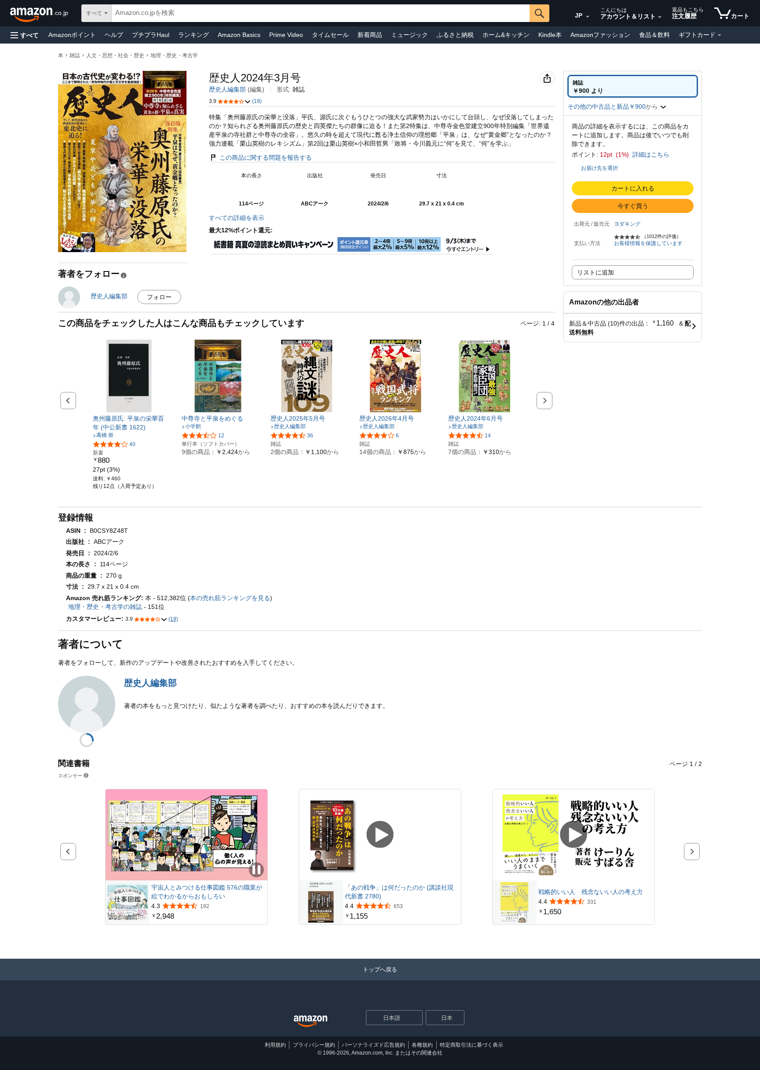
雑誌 (74, 55)
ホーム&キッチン (506, 34)
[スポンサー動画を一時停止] (256, 870)
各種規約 (422, 1045)
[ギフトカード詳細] (719, 35)
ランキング (193, 34)
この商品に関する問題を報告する (265, 157)
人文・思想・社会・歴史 (115, 55)
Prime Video (286, 34)
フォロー (159, 296)
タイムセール (330, 34)
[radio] (633, 86)
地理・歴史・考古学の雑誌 (105, 606)
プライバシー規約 (314, 1045)
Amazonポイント (72, 34)
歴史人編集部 (227, 89)
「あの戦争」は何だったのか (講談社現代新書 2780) (399, 892)
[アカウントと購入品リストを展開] (659, 17)
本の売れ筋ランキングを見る (230, 597)
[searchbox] (321, 13)
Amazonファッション (600, 34)
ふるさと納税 (455, 34)
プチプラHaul (150, 34)
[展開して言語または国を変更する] (587, 17)
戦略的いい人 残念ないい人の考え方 (590, 891)
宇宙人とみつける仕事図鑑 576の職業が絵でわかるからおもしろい (206, 892)
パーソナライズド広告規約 (373, 1045)
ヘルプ (114, 34)
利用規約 (275, 1045)
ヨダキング (627, 224)
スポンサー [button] (70, 775)
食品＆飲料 (654, 34)
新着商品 (370, 34)
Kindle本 (550, 34)
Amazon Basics (239, 34)
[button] (25, 35)
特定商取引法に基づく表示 (471, 1045)
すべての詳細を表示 (236, 217)
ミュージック (409, 34)
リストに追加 (595, 272)
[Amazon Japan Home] (310, 1021)
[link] (129, 423)
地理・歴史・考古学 (174, 55)
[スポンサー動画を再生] (380, 835)
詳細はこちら (650, 154)
